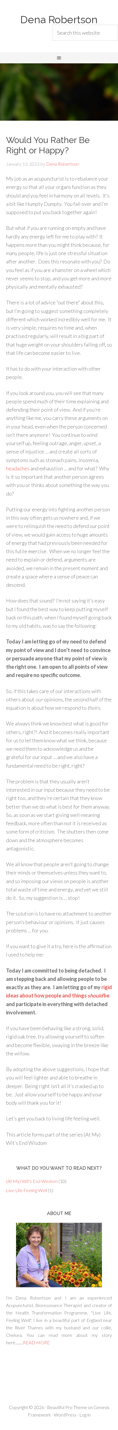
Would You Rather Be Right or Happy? (48, 145)
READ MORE (36, 1342)
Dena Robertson (59, 19)
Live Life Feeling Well (26, 1190)
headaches (18, 468)
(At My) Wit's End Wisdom (32, 1181)
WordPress (65, 1414)
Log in (85, 1414)
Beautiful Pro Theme (67, 1407)
